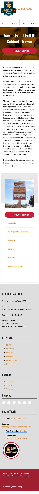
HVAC (8, 345)
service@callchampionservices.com (16, 427)
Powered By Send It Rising (12, 487)
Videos (9, 385)
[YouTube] (24, 402)
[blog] (3, 402)
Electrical (10, 352)
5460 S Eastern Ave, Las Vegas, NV (20, 438)
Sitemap (26, 476)
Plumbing (10, 349)
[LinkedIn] (29, 402)
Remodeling (11, 364)
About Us (10, 382)
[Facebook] (14, 402)
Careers (9, 389)
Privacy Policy (17, 476)
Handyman (10, 356)
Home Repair (11, 360)
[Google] (19, 402)
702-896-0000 (24, 8)
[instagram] (8, 402)
